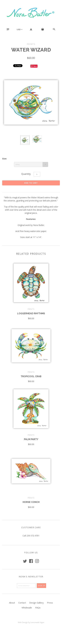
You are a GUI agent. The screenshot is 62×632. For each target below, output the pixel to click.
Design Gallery (36, 602)
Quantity (26, 173)
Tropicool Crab (31, 376)
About (12, 602)
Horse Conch (31, 502)
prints (31, 309)
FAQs (38, 607)
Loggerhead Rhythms (31, 313)
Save (35, 66)
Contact (22, 602)
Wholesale (27, 607)
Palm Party (31, 439)
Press (50, 602)
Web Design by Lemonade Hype (31, 622)
